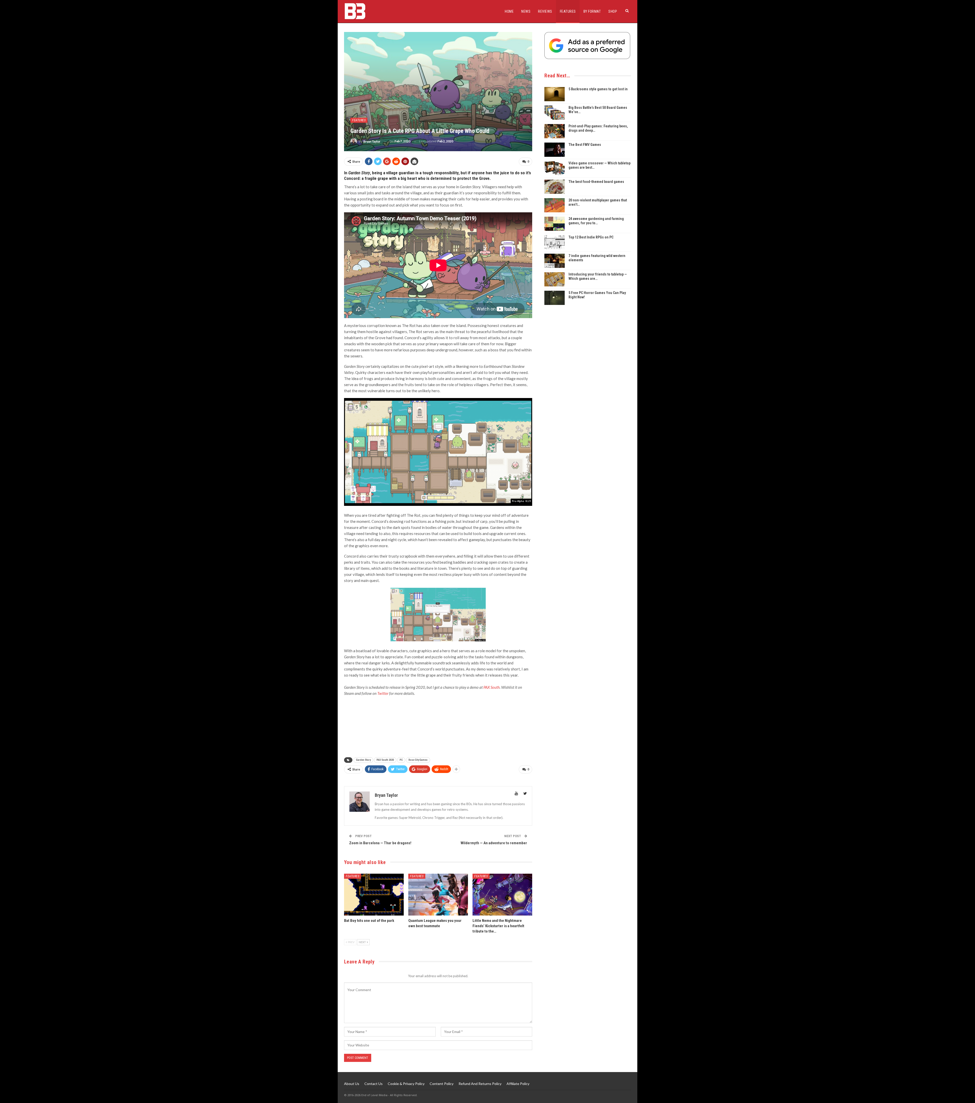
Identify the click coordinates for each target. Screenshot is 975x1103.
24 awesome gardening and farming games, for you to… (596, 221)
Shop (612, 11)
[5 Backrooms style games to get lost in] (554, 94)
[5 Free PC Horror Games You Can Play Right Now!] (554, 298)
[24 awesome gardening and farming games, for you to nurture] (554, 224)
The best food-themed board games (596, 182)
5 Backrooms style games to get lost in (598, 89)
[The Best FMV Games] (554, 150)
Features (568, 11)
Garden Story (363, 760)
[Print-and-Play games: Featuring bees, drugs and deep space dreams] (554, 131)
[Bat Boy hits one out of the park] (374, 895)
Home (509, 11)
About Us (351, 1083)
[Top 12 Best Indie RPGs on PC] (554, 242)
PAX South (491, 687)
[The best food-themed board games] (554, 187)
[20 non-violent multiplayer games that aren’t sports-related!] (554, 205)
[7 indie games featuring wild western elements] (554, 261)
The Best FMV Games (584, 145)
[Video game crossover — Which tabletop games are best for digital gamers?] (554, 168)
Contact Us (373, 1083)
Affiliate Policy (518, 1083)
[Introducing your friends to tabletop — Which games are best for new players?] (554, 279)
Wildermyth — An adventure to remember (494, 843)
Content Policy (441, 1083)
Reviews (545, 11)
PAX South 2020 (385, 760)
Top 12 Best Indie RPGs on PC (590, 237)
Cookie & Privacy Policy (406, 1083)
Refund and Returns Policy (480, 1083)
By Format (592, 11)
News (525, 11)
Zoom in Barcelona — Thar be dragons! (380, 843)
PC (401, 760)
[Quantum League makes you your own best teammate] (438, 895)
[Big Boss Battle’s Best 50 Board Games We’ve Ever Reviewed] (554, 113)
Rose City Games (418, 760)
